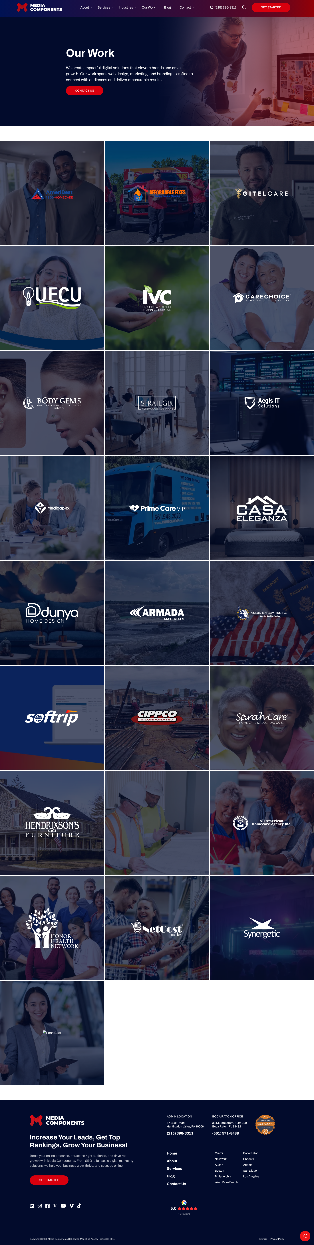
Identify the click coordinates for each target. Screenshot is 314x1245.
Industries (126, 7)
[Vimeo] (71, 1205)
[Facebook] (47, 1205)
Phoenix (248, 1159)
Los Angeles (251, 1176)
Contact (185, 7)
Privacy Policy (277, 1239)
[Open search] (244, 7)
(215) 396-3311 (180, 1133)
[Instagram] (40, 1205)
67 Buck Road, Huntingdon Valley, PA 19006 (185, 1124)
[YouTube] (63, 1205)
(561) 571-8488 (225, 1133)
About (84, 7)
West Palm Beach (226, 1182)
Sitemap (263, 1239)
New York (221, 1159)
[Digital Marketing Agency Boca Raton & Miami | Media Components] (39, 4)
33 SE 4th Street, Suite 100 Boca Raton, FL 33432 (229, 1124)
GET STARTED (271, 7)
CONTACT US (84, 90)
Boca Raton (250, 1153)
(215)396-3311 (107, 1239)
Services (104, 7)
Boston (219, 1170)
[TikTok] (79, 1205)
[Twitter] (55, 1205)
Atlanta (248, 1164)
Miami (219, 1153)
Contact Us (176, 1184)
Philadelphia (223, 1176)
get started (49, 1180)
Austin (219, 1164)
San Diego (250, 1170)
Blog (167, 7)
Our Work (148, 7)
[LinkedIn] (32, 1205)
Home (172, 1153)
